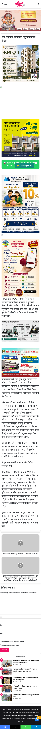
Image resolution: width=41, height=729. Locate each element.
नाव (1, 617)
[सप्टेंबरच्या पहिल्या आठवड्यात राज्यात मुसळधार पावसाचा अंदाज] (7, 697)
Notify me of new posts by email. (10, 645)
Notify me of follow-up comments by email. (13, 641)
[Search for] (39, 5)
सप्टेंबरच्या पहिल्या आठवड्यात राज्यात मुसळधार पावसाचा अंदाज (26, 696)
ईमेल (1, 625)
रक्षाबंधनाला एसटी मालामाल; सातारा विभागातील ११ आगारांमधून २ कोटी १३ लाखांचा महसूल (25, 670)
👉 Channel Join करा (24, 165)
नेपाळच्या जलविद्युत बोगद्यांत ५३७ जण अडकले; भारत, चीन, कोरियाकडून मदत (25, 679)
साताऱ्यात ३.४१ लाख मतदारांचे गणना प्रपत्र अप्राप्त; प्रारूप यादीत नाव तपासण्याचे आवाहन (26, 661)
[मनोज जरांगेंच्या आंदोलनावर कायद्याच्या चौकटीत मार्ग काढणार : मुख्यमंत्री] (7, 688)
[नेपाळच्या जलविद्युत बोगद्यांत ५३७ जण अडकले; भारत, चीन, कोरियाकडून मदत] (7, 680)
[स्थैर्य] (20, 4)
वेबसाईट (2, 633)
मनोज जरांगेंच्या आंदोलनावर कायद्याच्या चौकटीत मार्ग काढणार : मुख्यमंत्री (25, 687)
